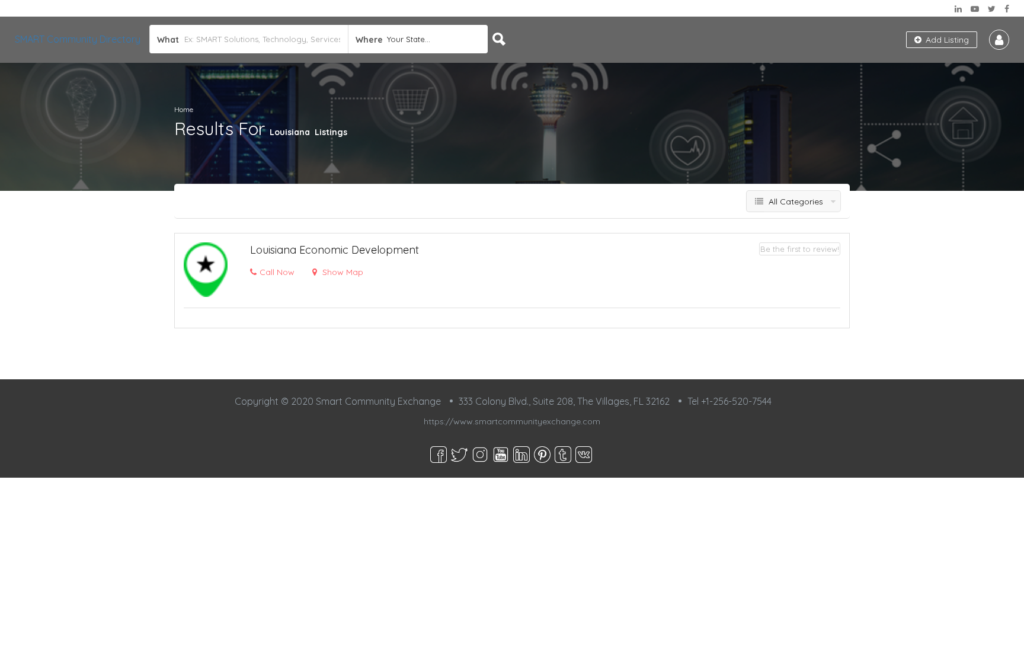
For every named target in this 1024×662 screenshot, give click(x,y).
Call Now (277, 272)
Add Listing (946, 39)
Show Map (341, 272)
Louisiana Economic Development (334, 250)
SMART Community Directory (77, 39)
